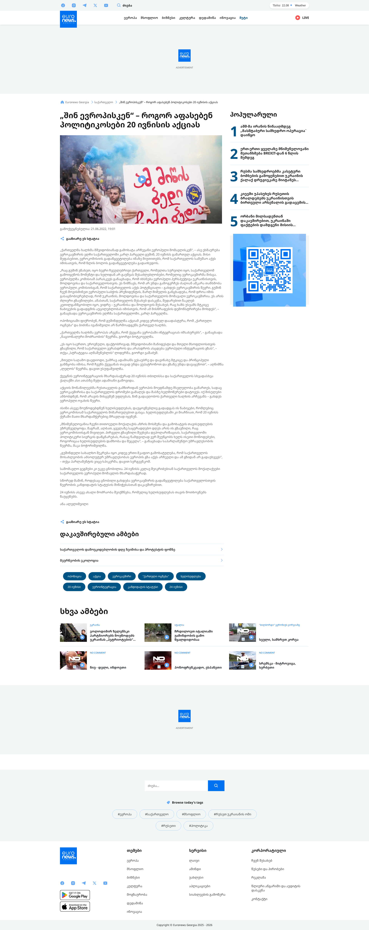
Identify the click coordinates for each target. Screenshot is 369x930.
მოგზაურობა (137, 894)
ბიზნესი (133, 877)
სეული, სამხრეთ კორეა (278, 640)
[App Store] (75, 907)
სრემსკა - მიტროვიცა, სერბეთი (277, 665)
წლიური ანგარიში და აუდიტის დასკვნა (275, 888)
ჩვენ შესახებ (261, 860)
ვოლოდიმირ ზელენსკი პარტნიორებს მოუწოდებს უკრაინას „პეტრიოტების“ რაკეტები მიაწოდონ (112, 635)
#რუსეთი (168, 826)
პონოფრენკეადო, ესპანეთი (198, 667)
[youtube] (106, 5)
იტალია (179, 624)
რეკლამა (258, 877)
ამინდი (195, 869)
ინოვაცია (134, 911)
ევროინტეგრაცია (104, 587)
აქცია (97, 576)
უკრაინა (95, 624)
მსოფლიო (135, 869)
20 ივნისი (74, 587)
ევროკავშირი (121, 576)
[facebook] (63, 5)
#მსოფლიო (191, 814)
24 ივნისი (176, 587)
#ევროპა (125, 814)
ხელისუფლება (191, 576)
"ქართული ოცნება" (156, 576)
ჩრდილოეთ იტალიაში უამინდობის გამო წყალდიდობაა (194, 635)
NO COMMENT (98, 652)
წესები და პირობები (267, 869)
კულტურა (134, 886)
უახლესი (196, 877)
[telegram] (84, 5)
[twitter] (95, 5)
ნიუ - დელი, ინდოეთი (108, 667)
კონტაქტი (259, 899)
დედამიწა (135, 903)
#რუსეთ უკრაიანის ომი (232, 814)
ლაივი (194, 860)
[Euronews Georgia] (68, 19)
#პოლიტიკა (198, 826)
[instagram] (74, 5)
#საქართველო (157, 814)
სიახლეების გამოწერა (207, 894)
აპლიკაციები (199, 886)
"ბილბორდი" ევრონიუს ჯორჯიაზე (279, 624)
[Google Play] (75, 895)
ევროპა (133, 860)
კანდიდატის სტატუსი (143, 587)
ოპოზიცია (74, 576)
